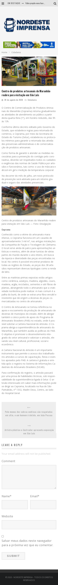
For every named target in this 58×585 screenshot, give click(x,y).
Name (6, 496)
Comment (8, 461)
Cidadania (32, 100)
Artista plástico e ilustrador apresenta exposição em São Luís (29, 431)
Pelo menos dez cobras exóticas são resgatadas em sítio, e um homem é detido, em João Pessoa (29, 413)
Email (34, 496)
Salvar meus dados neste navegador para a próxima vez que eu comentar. (27, 543)
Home (4, 52)
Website (7, 516)
